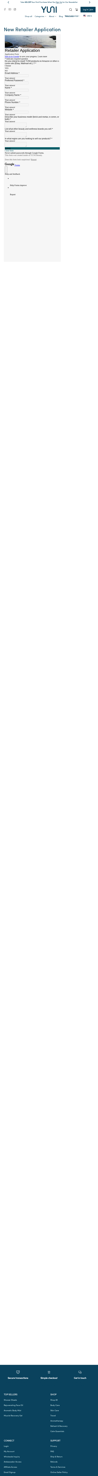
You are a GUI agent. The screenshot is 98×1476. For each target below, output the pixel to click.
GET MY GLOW (16, 1463)
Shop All (54, 1400)
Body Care (55, 1405)
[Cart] (77, 9)
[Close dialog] (95, 1419)
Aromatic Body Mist (12, 1410)
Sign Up (59, 2)
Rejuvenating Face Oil (13, 1405)
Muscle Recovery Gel (13, 1416)
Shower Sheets (10, 1400)
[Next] (89, 2)
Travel (53, 1416)
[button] (71, 9)
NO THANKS (11, 1468)
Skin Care (54, 1410)
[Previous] (9, 2)
